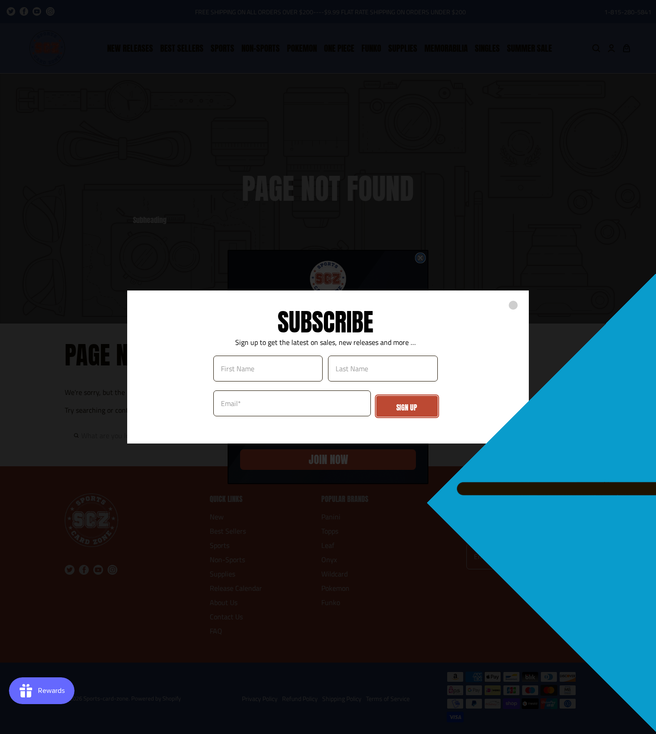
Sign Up (406, 407)
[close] (513, 305)
